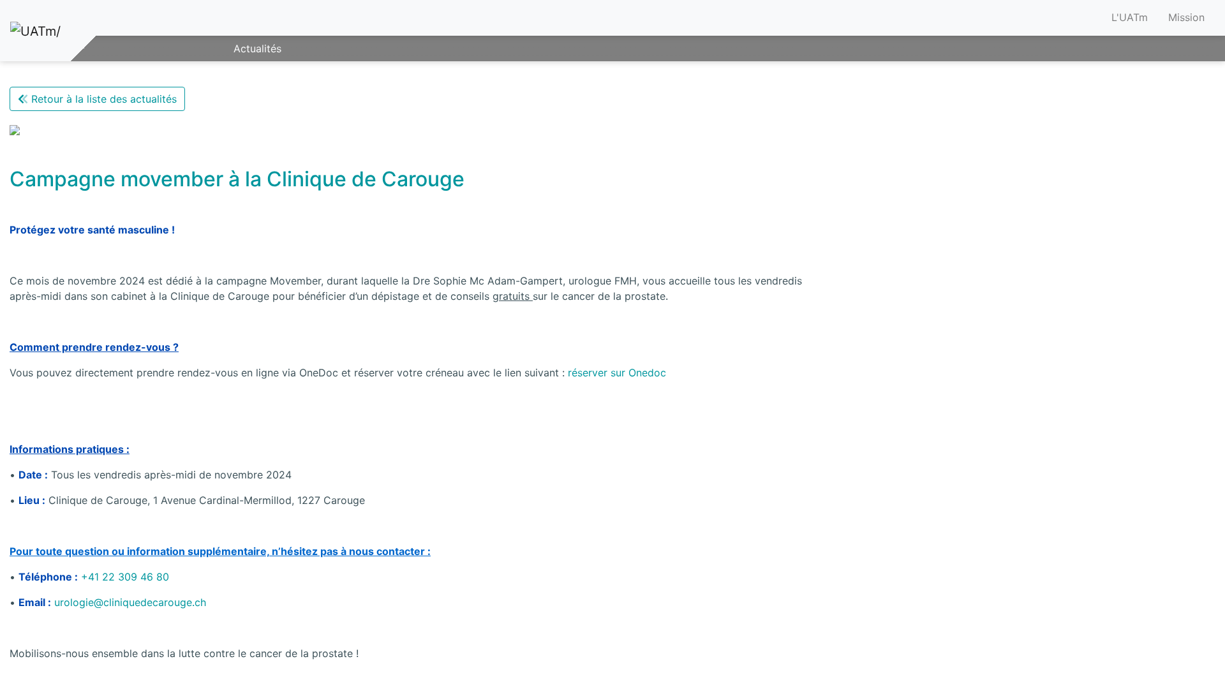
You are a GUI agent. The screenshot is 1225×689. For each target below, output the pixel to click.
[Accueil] (35, 30)
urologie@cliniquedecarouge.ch (130, 602)
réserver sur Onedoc (617, 372)
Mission (1186, 17)
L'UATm (1129, 17)
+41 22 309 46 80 (125, 576)
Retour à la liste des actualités (102, 99)
